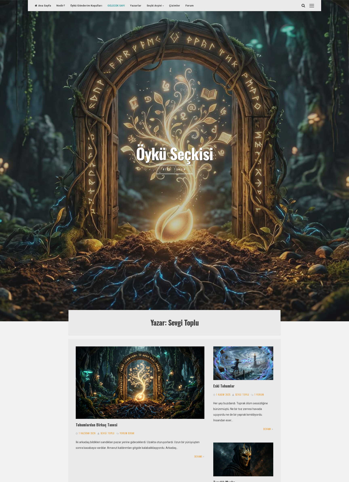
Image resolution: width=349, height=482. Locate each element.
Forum (189, 5)
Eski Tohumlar (223, 386)
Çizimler (174, 5)
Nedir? (60, 5)
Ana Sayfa (44, 5)
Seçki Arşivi (154, 5)
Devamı (198, 456)
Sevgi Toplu (108, 433)
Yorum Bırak (127, 433)
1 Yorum (259, 394)
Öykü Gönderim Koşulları (86, 5)
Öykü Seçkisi (174, 153)
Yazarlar (135, 5)
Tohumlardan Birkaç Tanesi (96, 424)
